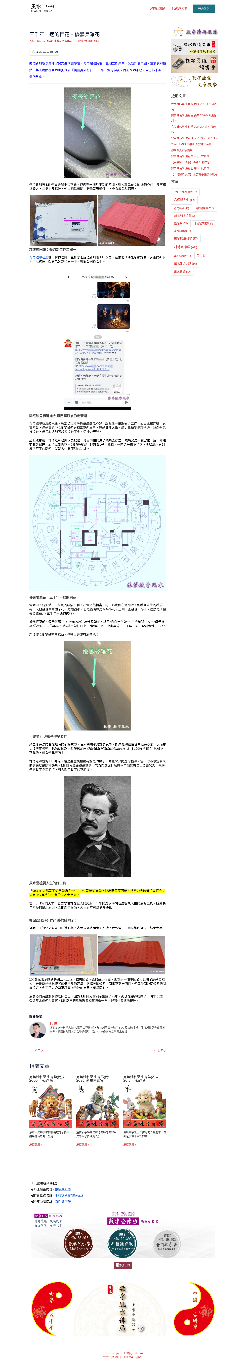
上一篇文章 (34, 1050)
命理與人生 (68, 41)
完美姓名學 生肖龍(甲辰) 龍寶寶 (190, 168)
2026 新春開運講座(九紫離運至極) (192, 144)
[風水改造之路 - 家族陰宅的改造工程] (194, 47)
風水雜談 (93, 41)
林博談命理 (185, 247)
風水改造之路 (185, 263)
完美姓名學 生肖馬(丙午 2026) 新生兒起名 (94, 1078)
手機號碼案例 (203, 223)
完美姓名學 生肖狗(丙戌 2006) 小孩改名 (47, 1078)
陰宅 (202, 255)
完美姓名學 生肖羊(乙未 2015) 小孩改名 (141, 1078)
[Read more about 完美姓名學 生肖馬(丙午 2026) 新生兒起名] (97, 1106)
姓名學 (181, 223)
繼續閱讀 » (35, 1144)
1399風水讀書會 (185, 192)
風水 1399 (42, 6)
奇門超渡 (81, 41)
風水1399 (123, 1265)
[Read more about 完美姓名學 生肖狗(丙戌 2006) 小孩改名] (50, 1106)
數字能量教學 (186, 238)
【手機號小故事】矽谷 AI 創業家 (190, 162)
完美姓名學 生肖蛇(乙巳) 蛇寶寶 (190, 156)
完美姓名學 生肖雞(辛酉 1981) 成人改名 (194, 138)
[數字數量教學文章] (194, 80)
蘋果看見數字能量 (182, 150)
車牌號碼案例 (182, 255)
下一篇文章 (160, 1050)
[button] (204, 9)
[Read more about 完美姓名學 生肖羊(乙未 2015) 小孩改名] (144, 1106)
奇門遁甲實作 (205, 208)
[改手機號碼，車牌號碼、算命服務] (194, 31)
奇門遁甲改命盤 (184, 215)
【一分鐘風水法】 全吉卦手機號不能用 (194, 174)
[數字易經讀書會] (194, 63)
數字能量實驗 (182, 230)
